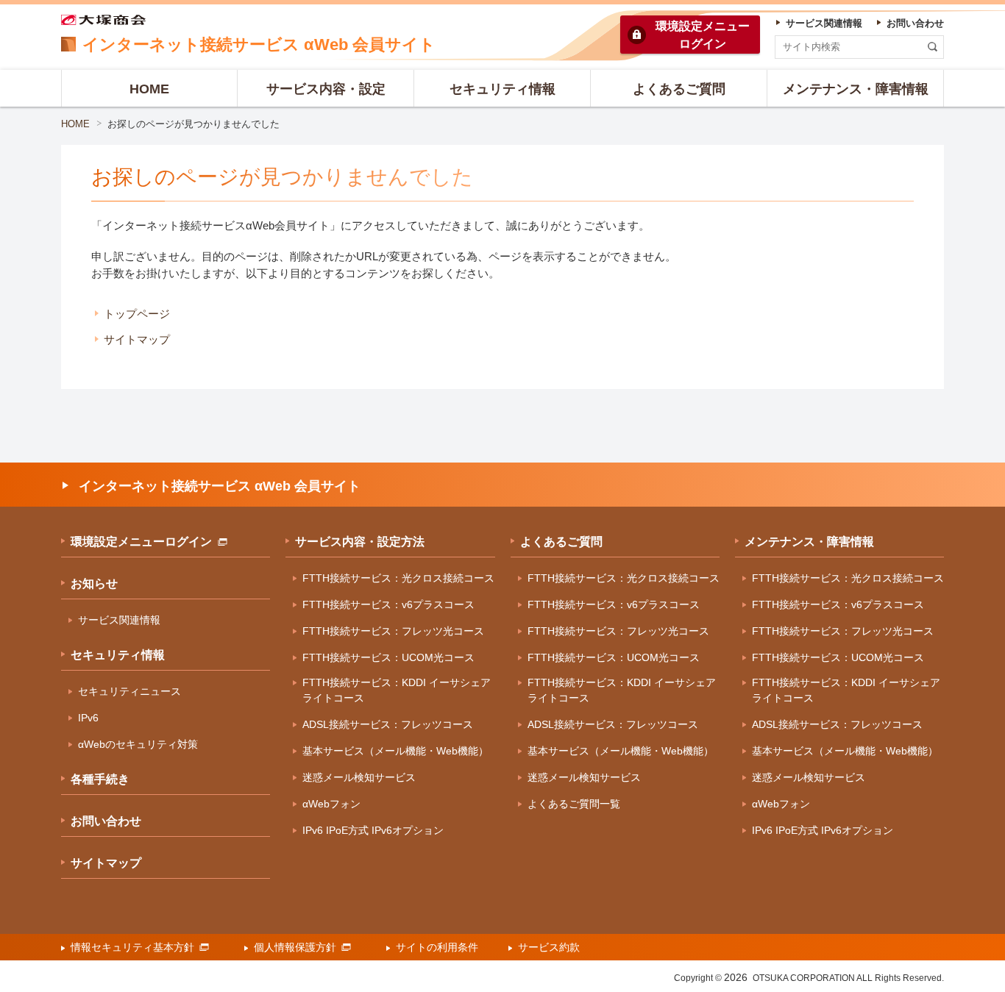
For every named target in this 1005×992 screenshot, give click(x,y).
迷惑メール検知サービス (359, 777)
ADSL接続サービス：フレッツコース (387, 724)
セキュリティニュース (129, 691)
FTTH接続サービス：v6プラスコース (388, 604)
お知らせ (94, 583)
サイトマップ (137, 339)
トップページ (137, 313)
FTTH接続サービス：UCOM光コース (388, 657)
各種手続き (100, 779)
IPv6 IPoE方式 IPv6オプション (373, 830)
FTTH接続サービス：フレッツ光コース (393, 631)
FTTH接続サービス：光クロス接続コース (398, 578)
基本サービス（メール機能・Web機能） (395, 751)
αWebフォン (331, 804)
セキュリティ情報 (118, 655)
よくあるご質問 (561, 541)
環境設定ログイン (703, 35)
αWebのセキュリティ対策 (138, 744)
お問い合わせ (106, 821)
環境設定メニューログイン (141, 541)
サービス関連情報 (119, 620)
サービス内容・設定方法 (360, 541)
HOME (75, 123)
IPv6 (88, 718)
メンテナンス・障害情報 (809, 541)
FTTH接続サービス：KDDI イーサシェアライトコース (396, 690)
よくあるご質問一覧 (574, 804)
